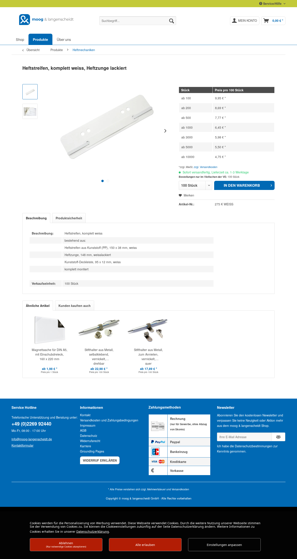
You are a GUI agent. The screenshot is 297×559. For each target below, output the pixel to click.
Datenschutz (88, 435)
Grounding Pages (92, 451)
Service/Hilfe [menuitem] (272, 3)
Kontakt (85, 415)
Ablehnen (66, 544)
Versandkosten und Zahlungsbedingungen (109, 420)
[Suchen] (171, 20)
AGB (83, 430)
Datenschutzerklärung (92, 531)
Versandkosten (180, 489)
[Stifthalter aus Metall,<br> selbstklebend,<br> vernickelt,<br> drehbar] (99, 330)
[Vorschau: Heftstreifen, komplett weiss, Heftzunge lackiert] (30, 91)
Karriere (85, 446)
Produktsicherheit (69, 218)
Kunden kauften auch (74, 305)
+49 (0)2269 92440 (31, 423)
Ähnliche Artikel (38, 305)
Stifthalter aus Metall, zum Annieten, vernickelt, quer (148, 356)
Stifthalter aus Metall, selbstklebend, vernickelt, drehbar (99, 356)
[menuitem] (137, 20)
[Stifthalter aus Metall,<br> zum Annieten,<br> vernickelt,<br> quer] (148, 330)
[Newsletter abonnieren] (278, 437)
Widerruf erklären (100, 460)
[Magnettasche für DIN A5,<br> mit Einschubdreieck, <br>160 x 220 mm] (49, 330)
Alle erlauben (145, 545)
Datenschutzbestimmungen (253, 446)
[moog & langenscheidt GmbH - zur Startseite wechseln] (46, 19)
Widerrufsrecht (90, 441)
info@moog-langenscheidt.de (32, 439)
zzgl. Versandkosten (205, 167)
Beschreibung (36, 218)
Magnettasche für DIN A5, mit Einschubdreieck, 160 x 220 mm (49, 354)
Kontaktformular (22, 445)
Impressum (87, 425)
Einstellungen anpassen (224, 545)
